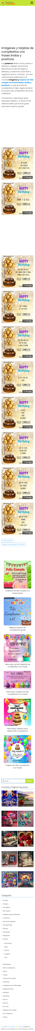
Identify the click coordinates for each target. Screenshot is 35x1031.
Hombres (6, 982)
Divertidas (6, 932)
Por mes (6, 1006)
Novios (5, 999)
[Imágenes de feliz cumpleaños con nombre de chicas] (9, 819)
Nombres (6, 996)
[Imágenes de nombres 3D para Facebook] (26, 819)
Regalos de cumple (9, 1010)
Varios (5, 1017)
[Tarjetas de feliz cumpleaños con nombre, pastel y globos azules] (9, 798)
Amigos (5, 904)
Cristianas (6, 918)
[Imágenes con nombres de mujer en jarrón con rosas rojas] (26, 839)
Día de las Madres (9, 921)
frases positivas (7, 540)
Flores (5, 971)
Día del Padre (7, 925)
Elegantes (6, 935)
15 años (5, 900)
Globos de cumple (9, 978)
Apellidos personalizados (11, 914)
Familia (5, 939)
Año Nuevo (6, 911)
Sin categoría (7, 1013)
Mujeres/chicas (8, 989)
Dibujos (5, 928)
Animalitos (6, 907)
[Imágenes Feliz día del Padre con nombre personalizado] (26, 879)
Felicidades (7, 964)
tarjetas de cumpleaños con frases (13, 544)
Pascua (5, 1003)
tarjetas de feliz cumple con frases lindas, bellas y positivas (17, 82)
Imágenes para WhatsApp (12, 985)
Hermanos (8, 943)
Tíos (5, 957)
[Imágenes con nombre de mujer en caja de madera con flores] (26, 859)
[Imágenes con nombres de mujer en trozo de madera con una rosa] (26, 798)
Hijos (6, 947)
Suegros (7, 954)
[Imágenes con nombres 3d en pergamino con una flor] (9, 839)
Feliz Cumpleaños (9, 968)
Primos (6, 950)
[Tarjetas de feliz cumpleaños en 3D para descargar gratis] (9, 879)
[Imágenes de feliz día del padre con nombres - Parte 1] (9, 859)
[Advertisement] (17, 26)
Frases (5, 975)
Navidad (6, 992)
